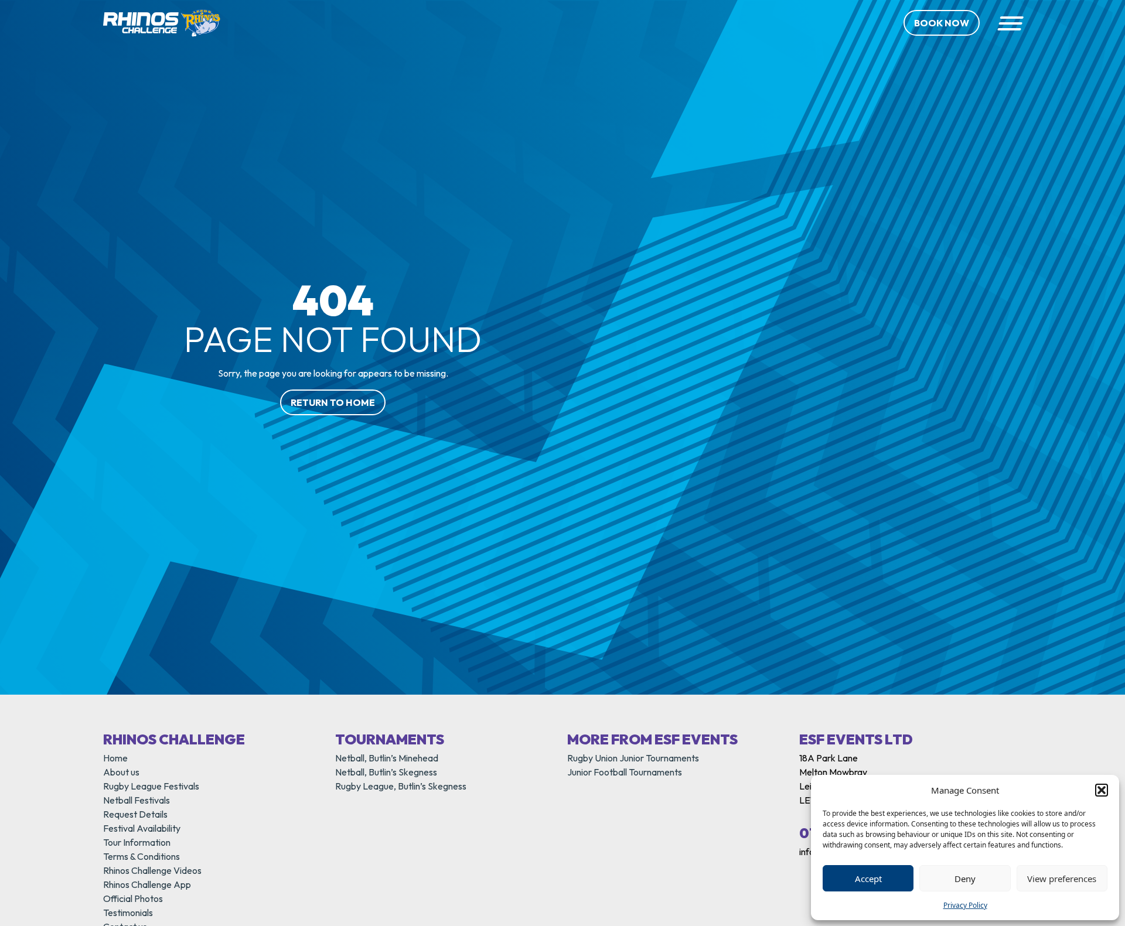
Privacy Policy (965, 905)
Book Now (941, 23)
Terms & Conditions (141, 856)
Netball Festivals (136, 800)
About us (121, 772)
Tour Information (137, 842)
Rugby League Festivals (151, 786)
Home (115, 758)
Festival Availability (141, 828)
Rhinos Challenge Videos (152, 870)
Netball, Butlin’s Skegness (386, 772)
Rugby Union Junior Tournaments (633, 758)
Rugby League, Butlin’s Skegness (400, 786)
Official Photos (133, 898)
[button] (1101, 790)
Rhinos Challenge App (147, 884)
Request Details (135, 814)
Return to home (333, 402)
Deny (965, 878)
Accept (868, 878)
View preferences (1061, 878)
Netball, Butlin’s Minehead (386, 758)
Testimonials (128, 912)
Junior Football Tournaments (624, 772)
